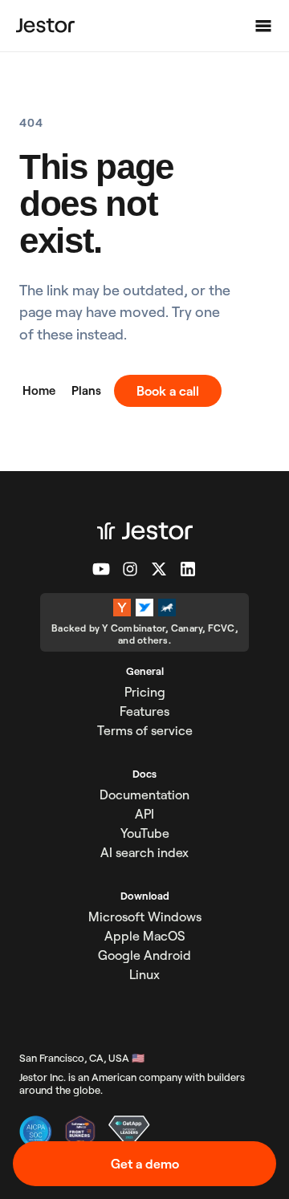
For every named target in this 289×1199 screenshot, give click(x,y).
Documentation (144, 794)
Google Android (144, 955)
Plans (86, 390)
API (144, 814)
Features (144, 711)
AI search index (144, 852)
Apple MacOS (144, 936)
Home (38, 390)
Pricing (144, 692)
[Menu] (263, 25)
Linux (144, 974)
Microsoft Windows (144, 916)
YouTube (144, 833)
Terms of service (145, 730)
